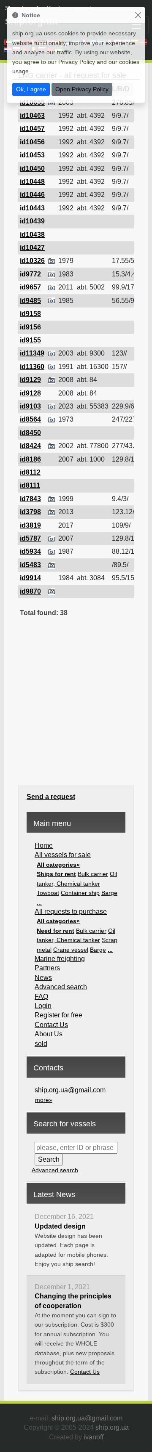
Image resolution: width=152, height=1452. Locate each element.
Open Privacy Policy (82, 89)
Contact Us (51, 1024)
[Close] (137, 15)
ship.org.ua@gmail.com (70, 1090)
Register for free (58, 1015)
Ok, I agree (31, 89)
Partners (47, 968)
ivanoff (93, 1437)
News (43, 977)
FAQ (41, 996)
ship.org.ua (112, 1427)
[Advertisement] (76, 707)
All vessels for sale (63, 854)
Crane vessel (70, 949)
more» (43, 1099)
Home (44, 845)
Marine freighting (60, 958)
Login (43, 1005)
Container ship (80, 892)
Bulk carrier (93, 874)
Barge (109, 892)
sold (41, 1043)
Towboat (48, 892)
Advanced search (61, 986)
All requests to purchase (71, 911)
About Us (48, 1034)
